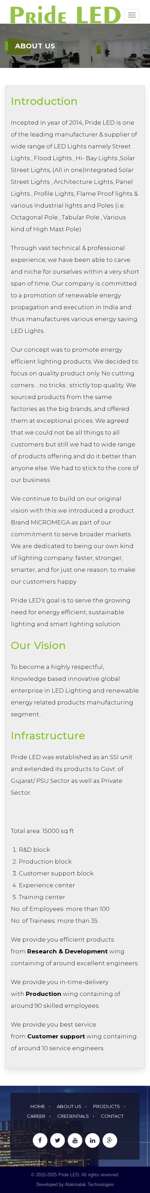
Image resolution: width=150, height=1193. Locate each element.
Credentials (73, 1116)
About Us (69, 1106)
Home (37, 1106)
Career (36, 1116)
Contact (112, 1116)
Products (106, 1106)
